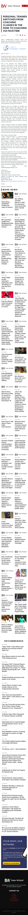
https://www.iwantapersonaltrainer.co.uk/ (16, 181)
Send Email (7, 173)
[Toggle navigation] (25, 6)
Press (14, 894)
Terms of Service (14, 898)
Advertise (14, 895)
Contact (14, 897)
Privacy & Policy (14, 900)
